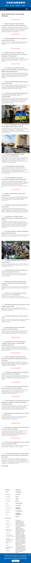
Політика (8, 496)
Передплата (9, 524)
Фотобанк (12, 5)
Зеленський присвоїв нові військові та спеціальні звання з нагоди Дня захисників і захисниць (14, 283)
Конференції (19, 511)
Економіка (8, 498)
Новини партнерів (18, 508)
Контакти (8, 522)
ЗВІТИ (7, 545)
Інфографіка (19, 503)
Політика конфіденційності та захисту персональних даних (10, 540)
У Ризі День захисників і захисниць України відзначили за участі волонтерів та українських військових (15, 455)
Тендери (8, 532)
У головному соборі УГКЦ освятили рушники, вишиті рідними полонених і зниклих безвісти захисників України (15, 69)
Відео (17, 498)
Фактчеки (8, 501)
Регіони (7, 505)
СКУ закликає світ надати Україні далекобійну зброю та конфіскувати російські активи (14, 218)
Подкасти (18, 490)
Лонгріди (18, 505)
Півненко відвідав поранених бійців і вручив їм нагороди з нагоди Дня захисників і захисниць (14, 358)
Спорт (7, 514)
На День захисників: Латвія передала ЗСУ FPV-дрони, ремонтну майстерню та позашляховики (15, 94)
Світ (7, 503)
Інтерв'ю (18, 494)
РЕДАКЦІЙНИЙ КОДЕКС (9, 548)
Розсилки (8, 550)
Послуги (7, 5)
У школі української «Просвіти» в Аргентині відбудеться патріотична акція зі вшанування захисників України (15, 402)
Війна (7, 492)
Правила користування (9, 530)
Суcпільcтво (8, 507)
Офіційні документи (19, 514)
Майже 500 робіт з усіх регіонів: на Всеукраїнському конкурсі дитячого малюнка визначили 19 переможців (14, 54)
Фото (17, 496)
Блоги (17, 501)
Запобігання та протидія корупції (10, 535)
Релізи (17, 516)
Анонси (23, 5)
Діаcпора (8, 512)
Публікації (18, 492)
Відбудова (8, 494)
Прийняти (15, 560)
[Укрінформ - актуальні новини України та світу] (15, 2)
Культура (8, 509)
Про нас (8, 520)
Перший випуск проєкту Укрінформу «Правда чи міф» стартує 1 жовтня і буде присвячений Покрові (13, 343)
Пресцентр (17, 5)
